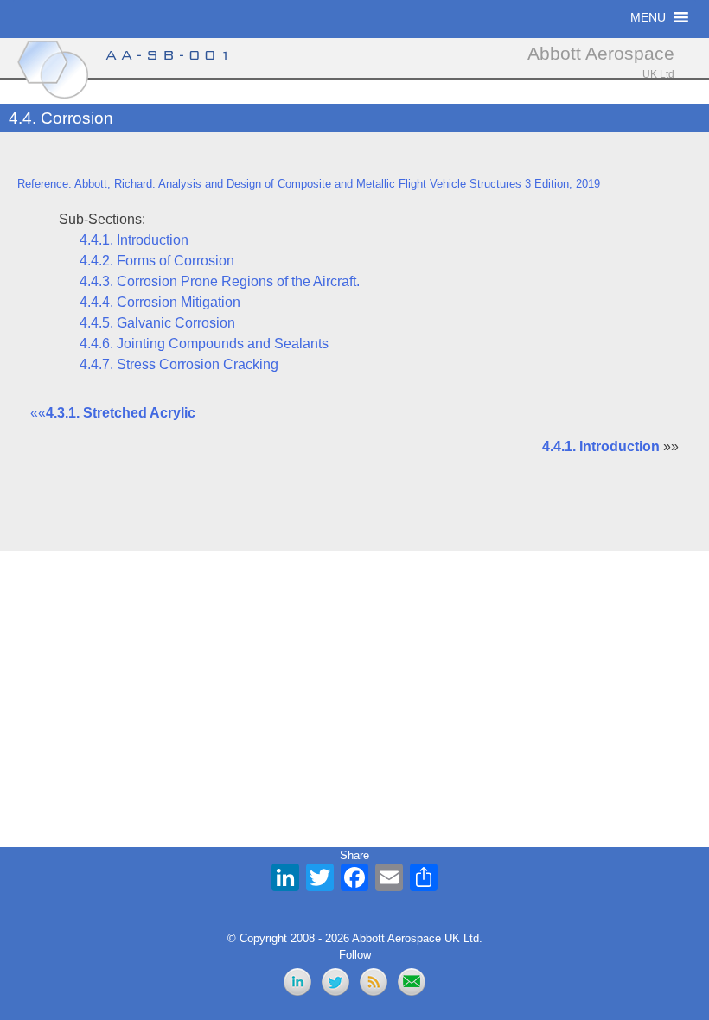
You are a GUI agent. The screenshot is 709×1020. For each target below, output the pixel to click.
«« (112, 412)
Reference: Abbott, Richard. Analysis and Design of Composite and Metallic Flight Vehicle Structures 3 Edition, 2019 (308, 183)
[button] (648, 17)
